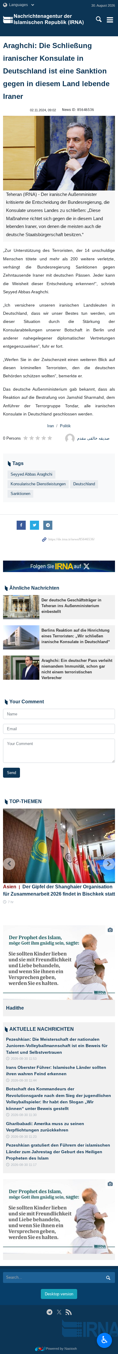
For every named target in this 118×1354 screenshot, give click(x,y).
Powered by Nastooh (61, 1348)
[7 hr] (59, 846)
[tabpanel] (59, 970)
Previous (9, 864)
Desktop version (59, 1294)
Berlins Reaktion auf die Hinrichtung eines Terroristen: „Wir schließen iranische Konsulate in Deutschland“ (75, 636)
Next (109, 864)
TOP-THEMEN (25, 801)
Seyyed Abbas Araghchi (31, 474)
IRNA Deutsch (50, 20)
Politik (65, 426)
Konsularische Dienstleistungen (38, 484)
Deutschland (84, 484)
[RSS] (68, 1312)
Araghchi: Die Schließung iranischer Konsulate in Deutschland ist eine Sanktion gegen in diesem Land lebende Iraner (56, 70)
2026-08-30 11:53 (24, 1058)
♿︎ (104, 1339)
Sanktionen (20, 493)
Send (11, 772)
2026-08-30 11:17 (24, 1165)
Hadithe (15, 1008)
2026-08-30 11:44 (24, 1080)
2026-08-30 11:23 (24, 1136)
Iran (50, 426)
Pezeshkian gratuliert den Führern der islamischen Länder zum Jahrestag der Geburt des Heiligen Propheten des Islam (58, 1151)
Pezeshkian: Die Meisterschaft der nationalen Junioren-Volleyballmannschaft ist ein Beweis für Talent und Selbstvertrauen (56, 1046)
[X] (59, 1312)
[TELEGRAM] (49, 1312)
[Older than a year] (21, 607)
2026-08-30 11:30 (24, 1115)
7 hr (11, 902)
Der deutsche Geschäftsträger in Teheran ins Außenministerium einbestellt (71, 606)
